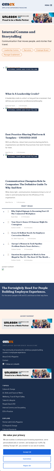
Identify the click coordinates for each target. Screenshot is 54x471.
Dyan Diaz (14, 217)
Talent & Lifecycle (9, 400)
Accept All (27, 452)
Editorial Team (10, 105)
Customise (27, 459)
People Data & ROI (9, 404)
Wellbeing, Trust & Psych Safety (14, 396)
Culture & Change (9, 389)
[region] (27, 451)
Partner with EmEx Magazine (13, 422)
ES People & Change (10, 426)
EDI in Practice (8, 411)
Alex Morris (9, 152)
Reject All (27, 465)
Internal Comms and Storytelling (22, 69)
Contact (5, 360)
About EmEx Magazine (10, 357)
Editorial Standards (9, 429)
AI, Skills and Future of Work (13, 393)
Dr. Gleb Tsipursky (17, 238)
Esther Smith (15, 227)
